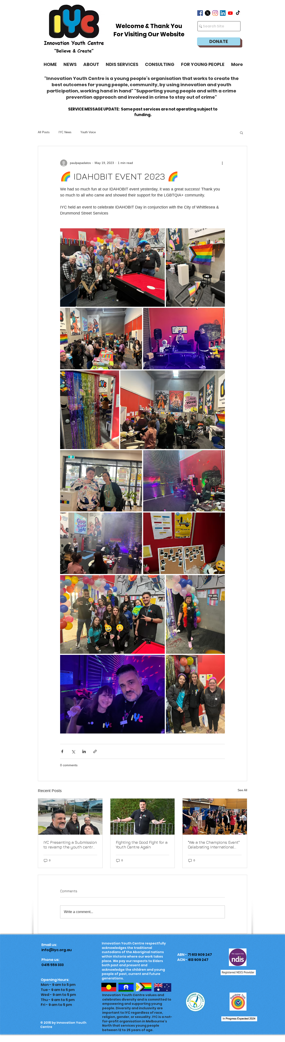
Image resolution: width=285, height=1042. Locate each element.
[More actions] (222, 163)
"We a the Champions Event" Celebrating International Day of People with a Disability (214, 844)
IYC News (65, 132)
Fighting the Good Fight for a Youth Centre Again (141, 844)
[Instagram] (215, 13)
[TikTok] (238, 13)
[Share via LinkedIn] (84, 751)
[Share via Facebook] (62, 751)
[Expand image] (112, 267)
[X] (207, 13)
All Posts (44, 132)
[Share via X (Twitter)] (73, 751)
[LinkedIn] (223, 13)
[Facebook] (200, 13)
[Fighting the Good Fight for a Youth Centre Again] (142, 817)
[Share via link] (95, 751)
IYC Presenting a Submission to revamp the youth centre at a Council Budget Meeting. (70, 844)
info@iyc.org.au (56, 949)
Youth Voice (88, 132)
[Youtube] (230, 13)
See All (242, 790)
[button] (203, 64)
